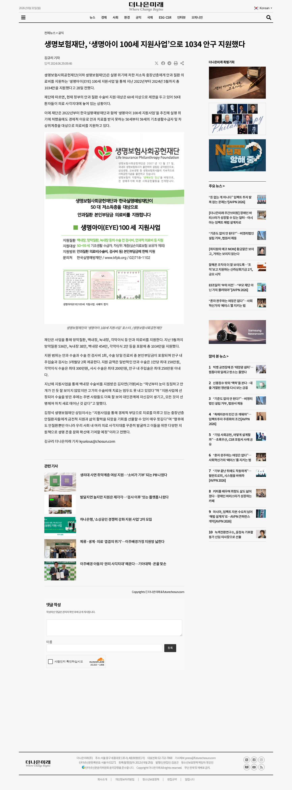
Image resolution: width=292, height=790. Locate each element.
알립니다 (189, 779)
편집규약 (172, 779)
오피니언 (197, 17)
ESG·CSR (165, 17)
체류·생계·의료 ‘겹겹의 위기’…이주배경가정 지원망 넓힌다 (122, 541)
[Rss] (261, 767)
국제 (150, 17)
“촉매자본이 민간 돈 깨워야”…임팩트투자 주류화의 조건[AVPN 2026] (230, 419)
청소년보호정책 (150, 779)
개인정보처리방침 (124, 779)
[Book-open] (247, 767)
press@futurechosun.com (200, 758)
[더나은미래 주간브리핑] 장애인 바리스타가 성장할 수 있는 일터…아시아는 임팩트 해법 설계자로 (231, 217)
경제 (104, 17)
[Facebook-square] (254, 760)
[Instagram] (261, 760)
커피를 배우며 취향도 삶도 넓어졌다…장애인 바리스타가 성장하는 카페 (230, 496)
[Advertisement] (237, 620)
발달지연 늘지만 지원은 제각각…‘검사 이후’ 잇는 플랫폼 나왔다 (124, 497)
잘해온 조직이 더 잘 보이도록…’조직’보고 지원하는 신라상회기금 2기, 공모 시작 (231, 269)
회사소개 (102, 779)
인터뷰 (181, 17)
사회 (115, 17)
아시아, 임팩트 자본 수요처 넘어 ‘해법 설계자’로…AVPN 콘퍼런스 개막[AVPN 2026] (230, 516)
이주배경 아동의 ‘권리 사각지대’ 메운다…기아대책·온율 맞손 (123, 564)
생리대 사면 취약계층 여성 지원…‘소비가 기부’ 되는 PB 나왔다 (123, 475)
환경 (127, 17)
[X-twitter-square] (247, 760)
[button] (157, 63)
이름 (49, 642)
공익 (138, 17)
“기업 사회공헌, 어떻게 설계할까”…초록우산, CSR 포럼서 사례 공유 (231, 439)
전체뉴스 (49, 33)
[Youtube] (254, 767)
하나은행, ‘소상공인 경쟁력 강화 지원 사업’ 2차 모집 (116, 519)
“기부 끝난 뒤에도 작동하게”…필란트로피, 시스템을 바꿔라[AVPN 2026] (230, 475)
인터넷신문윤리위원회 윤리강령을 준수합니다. (109, 768)
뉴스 (92, 17)
